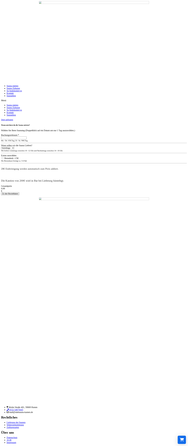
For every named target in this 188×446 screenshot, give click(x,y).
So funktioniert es (14, 91)
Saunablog (11, 96)
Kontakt (10, 93)
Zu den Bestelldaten (10, 194)
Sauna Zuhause (13, 88)
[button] (94, 100)
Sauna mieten (12, 86)
